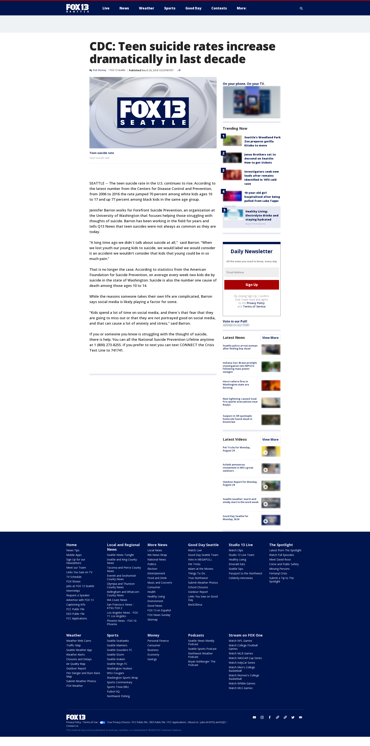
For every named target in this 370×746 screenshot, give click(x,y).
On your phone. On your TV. (244, 84)
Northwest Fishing (118, 696)
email (301, 717)
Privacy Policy (256, 303)
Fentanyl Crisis (278, 573)
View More (270, 338)
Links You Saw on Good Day (203, 598)
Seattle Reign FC (117, 664)
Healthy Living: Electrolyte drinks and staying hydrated (262, 215)
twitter (293, 717)
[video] (271, 451)
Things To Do (196, 573)
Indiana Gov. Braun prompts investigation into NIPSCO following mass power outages (240, 367)
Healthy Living (156, 596)
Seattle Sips (236, 569)
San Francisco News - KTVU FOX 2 (120, 606)
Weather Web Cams (78, 640)
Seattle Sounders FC (119, 650)
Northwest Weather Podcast (200, 655)
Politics (151, 564)
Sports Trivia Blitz (118, 687)
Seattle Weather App (79, 650)
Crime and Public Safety (284, 564)
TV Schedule (74, 577)
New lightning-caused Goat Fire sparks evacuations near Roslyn (240, 401)
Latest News (234, 337)
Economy (153, 654)
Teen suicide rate (101, 153)
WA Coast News (117, 600)
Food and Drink (157, 578)
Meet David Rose (280, 559)
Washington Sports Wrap (122, 677)
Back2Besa (195, 604)
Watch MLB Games (241, 653)
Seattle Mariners (117, 645)
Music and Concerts (159, 582)
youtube (254, 717)
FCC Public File (75, 609)
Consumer (153, 587)
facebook (270, 717)
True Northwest (198, 578)
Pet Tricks (194, 564)
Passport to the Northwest (245, 573)
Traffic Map (73, 645)
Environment (155, 601)
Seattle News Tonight (120, 555)
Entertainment (156, 573)
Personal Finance (158, 640)
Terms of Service (254, 306)
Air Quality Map (75, 664)
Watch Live (195, 550)
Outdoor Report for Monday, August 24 (240, 483)
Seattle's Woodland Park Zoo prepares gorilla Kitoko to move (262, 141)
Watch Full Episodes (281, 555)
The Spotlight (281, 544)
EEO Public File (75, 614)
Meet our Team (76, 567)
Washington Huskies (119, 668)
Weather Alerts (75, 654)
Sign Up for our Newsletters (75, 561)
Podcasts (196, 635)
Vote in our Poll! (235, 321)
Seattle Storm (115, 654)
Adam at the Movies (200, 569)
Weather (73, 635)
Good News (154, 605)
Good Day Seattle (203, 544)
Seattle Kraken (116, 659)
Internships (73, 590)
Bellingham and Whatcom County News (123, 593)
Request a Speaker (78, 595)
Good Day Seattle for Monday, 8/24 (235, 517)
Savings (152, 659)
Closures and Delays (79, 659)
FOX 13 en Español (159, 610)
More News (157, 544)
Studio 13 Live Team (241, 555)
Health (151, 592)
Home (71, 544)
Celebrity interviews (241, 578)
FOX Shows (73, 581)
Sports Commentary (119, 682)
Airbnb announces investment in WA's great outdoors (238, 467)
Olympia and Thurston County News (121, 585)
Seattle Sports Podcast (202, 649)
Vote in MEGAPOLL (200, 559)
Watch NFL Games (240, 640)
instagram (262, 717)
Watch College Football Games (243, 647)
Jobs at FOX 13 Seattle (80, 586)
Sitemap (152, 619)
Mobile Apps (74, 555)
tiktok (277, 717)
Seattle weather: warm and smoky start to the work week (240, 500)
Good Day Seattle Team (203, 555)
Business (153, 650)
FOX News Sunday (158, 615)
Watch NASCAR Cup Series (245, 658)
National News (156, 559)
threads (285, 717)
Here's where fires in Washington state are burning (236, 384)
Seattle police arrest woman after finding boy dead (240, 347)
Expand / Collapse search (301, 8)
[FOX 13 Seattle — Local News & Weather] (79, 8)
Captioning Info (75, 604)
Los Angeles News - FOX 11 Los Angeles (122, 614)
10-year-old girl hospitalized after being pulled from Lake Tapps (262, 197)
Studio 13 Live (241, 544)
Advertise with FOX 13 (80, 600)
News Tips (72, 550)
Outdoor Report (198, 592)
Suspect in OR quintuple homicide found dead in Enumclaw (237, 419)
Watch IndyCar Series (242, 662)
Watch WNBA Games (242, 683)
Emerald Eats (237, 564)
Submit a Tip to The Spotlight (281, 579)
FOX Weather (74, 686)
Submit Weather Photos (203, 582)
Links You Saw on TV (79, 572)
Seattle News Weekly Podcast (201, 642)
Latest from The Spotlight (285, 550)
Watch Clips (236, 550)
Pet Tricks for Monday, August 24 (237, 449)
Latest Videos (235, 439)
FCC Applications (76, 618)
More (241, 8)
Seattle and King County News (122, 561)
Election (152, 569)
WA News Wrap (157, 555)
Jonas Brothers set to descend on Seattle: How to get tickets (260, 158)
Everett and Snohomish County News (121, 577)
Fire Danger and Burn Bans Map (83, 674)
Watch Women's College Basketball (244, 677)
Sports (112, 635)
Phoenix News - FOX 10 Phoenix (121, 622)
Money (153, 635)
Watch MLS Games (241, 688)
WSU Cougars (115, 673)
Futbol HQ (113, 691)
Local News (154, 550)
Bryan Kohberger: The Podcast (201, 663)
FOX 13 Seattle (117, 70)
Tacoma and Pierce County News (124, 569)
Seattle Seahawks (118, 640)
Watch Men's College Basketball (242, 668)
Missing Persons (279, 569)
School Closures (198, 587)
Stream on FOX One (246, 635)
